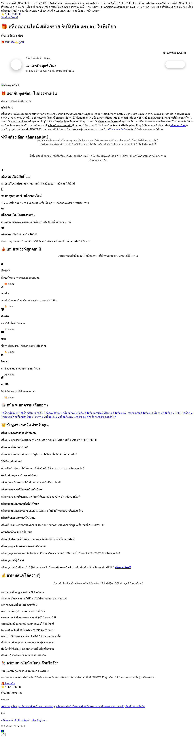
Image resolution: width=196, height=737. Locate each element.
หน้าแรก (5, 706)
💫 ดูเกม (19, 42)
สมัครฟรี (13, 17)
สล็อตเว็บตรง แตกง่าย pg (42, 706)
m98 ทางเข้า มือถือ (117, 129)
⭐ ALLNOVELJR (11, 14)
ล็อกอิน (5, 17)
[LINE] (2, 731)
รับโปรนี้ (177, 64)
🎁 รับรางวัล (8, 42)
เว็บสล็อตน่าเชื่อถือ (135, 706)
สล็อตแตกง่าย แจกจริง (112, 706)
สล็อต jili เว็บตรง (20, 706)
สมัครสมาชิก (29, 720)
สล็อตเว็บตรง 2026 (90, 706)
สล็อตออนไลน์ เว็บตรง (68, 706)
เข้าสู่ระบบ (41, 720)
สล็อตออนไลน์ (178, 125)
